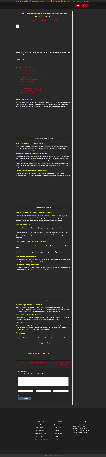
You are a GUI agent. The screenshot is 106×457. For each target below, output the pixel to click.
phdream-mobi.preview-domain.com (50, 20)
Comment (20, 376)
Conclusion (21, 95)
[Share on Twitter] (41, 343)
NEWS (43, 11)
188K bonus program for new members (32, 88)
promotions (19, 55)
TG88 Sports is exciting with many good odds (33, 79)
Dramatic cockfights (28, 77)
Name (19, 388)
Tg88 (23, 52)
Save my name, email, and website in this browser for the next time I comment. (39, 395)
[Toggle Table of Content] (17, 63)
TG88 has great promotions (25, 84)
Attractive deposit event (29, 92)
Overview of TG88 (23, 65)
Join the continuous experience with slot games (34, 73)
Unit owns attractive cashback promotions (33, 90)
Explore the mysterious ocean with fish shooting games (35, 75)
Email (37, 388)
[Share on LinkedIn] (48, 343)
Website (55, 388)
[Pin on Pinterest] (46, 343)
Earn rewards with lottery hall (30, 81)
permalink (52, 347)
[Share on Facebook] (38, 343)
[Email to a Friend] (43, 343)
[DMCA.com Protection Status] (81, 441)
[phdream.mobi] (24, 5)
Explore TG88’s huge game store (26, 67)
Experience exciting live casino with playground (34, 70)
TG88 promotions (40, 269)
